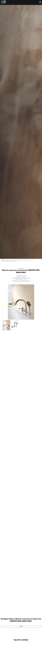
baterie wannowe (28, 260)
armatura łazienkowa (18, 260)
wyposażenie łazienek (8, 260)
